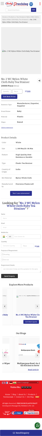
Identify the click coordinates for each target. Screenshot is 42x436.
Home (4, 17)
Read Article (27, 370)
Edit (28, 91)
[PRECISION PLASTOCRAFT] (19, 4)
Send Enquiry (22, 433)
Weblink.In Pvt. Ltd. (27, 406)
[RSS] (37, 397)
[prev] (4, 306)
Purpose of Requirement (9, 250)
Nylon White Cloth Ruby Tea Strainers (15, 19)
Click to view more (7, 127)
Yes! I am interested (21, 193)
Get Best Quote (26, 322)
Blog (14, 395)
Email (3, 223)
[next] (37, 306)
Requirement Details (8, 265)
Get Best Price (9, 97)
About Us (22, 395)
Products (12, 17)
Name (3, 214)
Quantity (4, 242)
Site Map (30, 397)
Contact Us (20, 397)
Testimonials (8, 397)
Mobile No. (4, 232)
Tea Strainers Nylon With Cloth (27, 17)
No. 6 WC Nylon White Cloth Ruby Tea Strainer (25, 316)
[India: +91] (4, 236)
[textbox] (19, 10)
